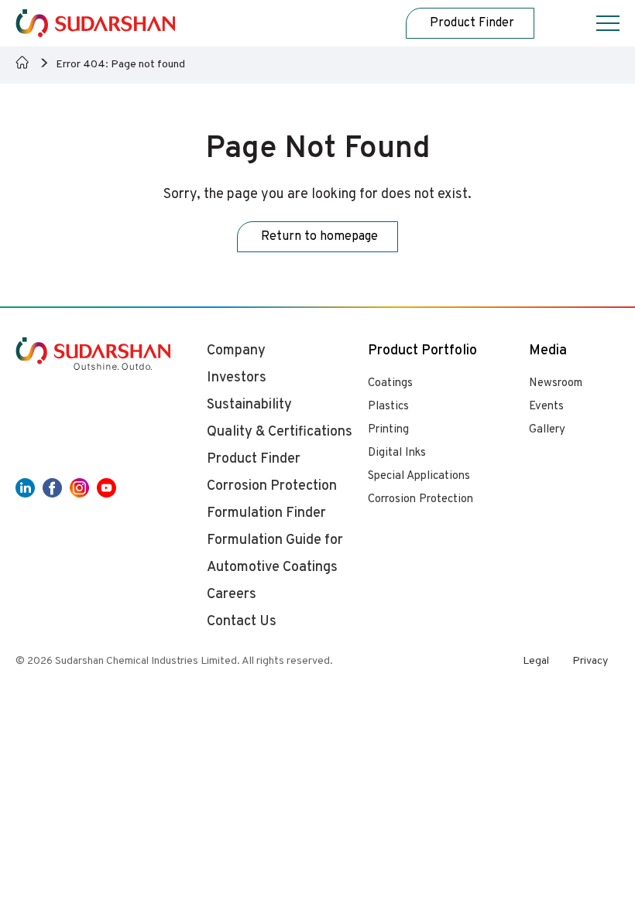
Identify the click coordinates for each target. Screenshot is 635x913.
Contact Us (241, 622)
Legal (536, 661)
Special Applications (419, 476)
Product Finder (253, 459)
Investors (236, 378)
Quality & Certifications (279, 432)
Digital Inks (397, 453)
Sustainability (249, 405)
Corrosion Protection (420, 499)
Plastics (388, 406)
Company (236, 351)
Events (546, 406)
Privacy (590, 661)
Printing (388, 429)
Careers (231, 595)
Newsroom (555, 383)
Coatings (390, 383)
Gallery (547, 429)
